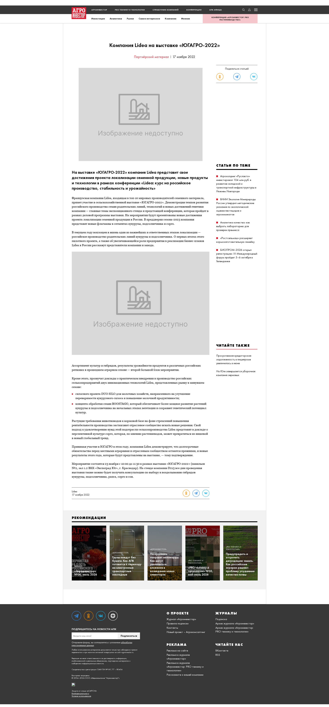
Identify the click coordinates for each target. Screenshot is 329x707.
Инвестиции (98, 18)
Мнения (185, 18)
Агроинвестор (99, 9)
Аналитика (116, 18)
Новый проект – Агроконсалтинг (186, 632)
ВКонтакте (221, 650)
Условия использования (81, 696)
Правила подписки (177, 623)
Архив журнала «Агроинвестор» (234, 623)
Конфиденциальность (80, 693)
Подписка (221, 619)
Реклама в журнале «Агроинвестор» (178, 656)
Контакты (172, 628)
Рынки (130, 18)
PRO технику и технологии (130, 9)
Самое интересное (149, 18)
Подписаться (129, 636)
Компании (170, 18)
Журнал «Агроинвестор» (181, 619)
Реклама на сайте (177, 650)
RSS (217, 655)
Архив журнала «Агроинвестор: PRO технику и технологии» (234, 629)
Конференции (194, 9)
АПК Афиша (215, 9)
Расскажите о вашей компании (185, 674)
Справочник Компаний (166, 9)
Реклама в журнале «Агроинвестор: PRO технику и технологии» (185, 666)
